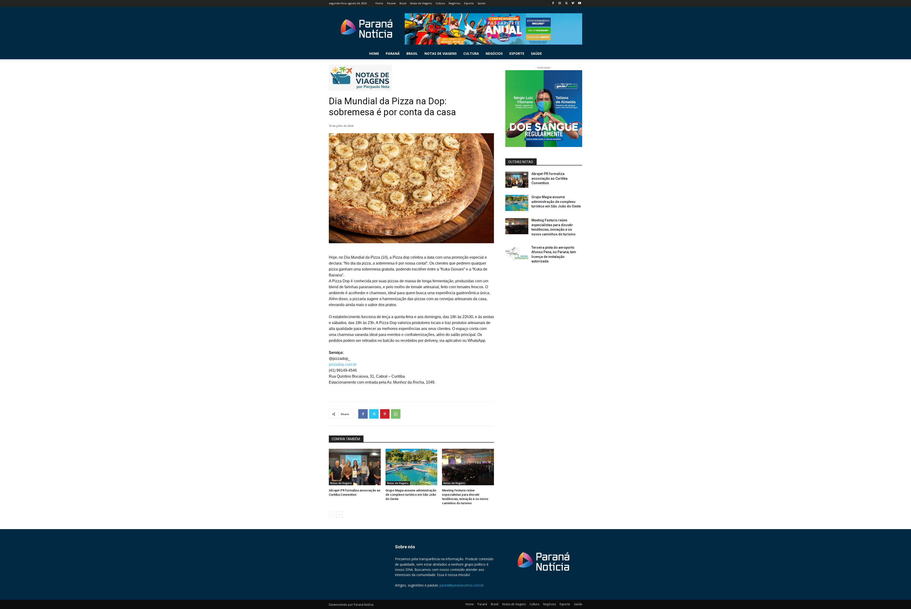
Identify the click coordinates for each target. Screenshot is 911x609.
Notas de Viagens (341, 483)
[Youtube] (579, 3)
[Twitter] (566, 3)
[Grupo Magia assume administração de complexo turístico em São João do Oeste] (411, 467)
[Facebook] (553, 3)
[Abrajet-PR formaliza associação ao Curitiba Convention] (355, 467)
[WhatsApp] (395, 414)
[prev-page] (332, 515)
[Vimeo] (573, 3)
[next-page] (339, 515)
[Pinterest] (385, 414)
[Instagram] (559, 3)
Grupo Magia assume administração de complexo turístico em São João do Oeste (411, 495)
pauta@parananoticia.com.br (462, 585)
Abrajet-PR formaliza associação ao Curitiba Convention (549, 178)
